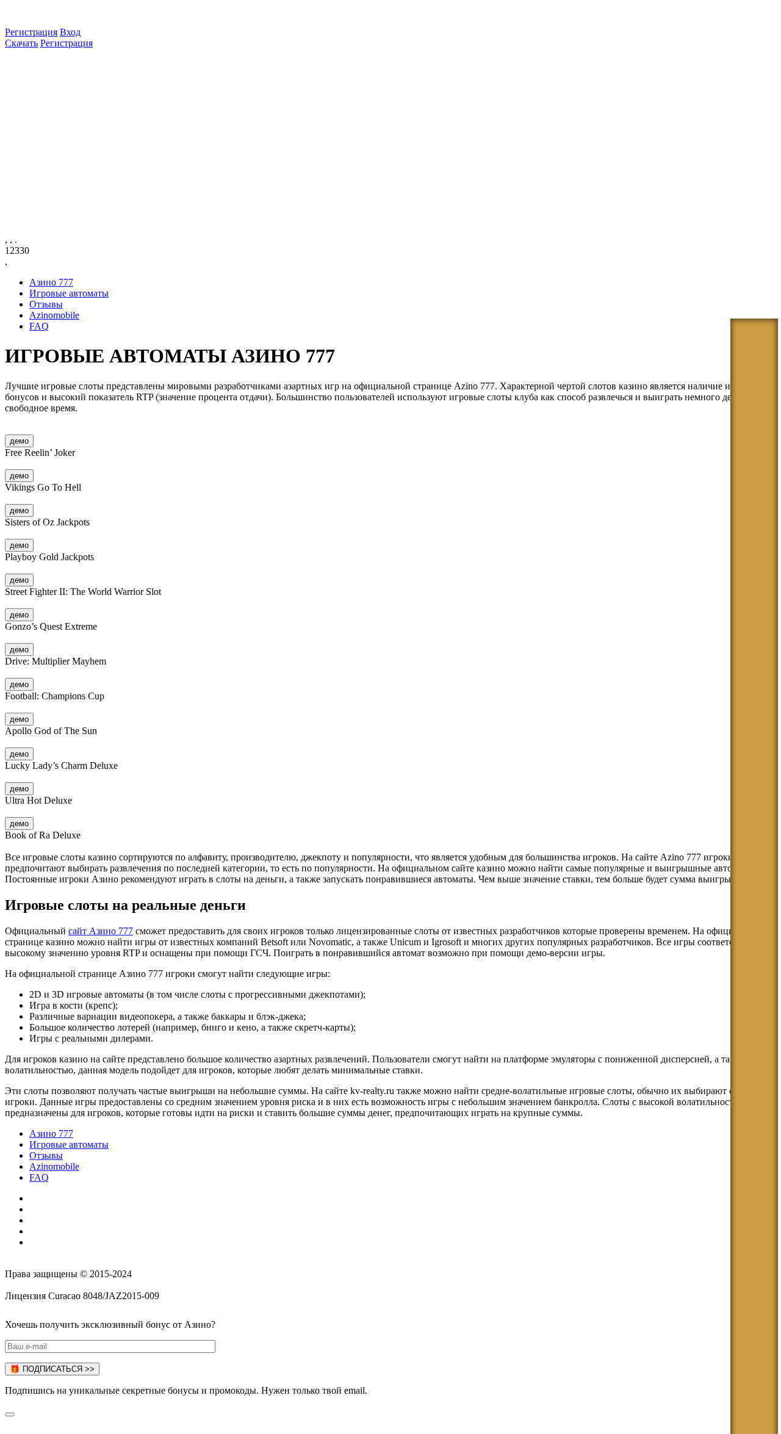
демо (19, 440)
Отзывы (46, 304)
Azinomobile (54, 315)
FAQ (39, 326)
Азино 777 (51, 282)
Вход (70, 32)
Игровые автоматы (69, 293)
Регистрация (31, 32)
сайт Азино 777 (100, 931)
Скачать (21, 43)
